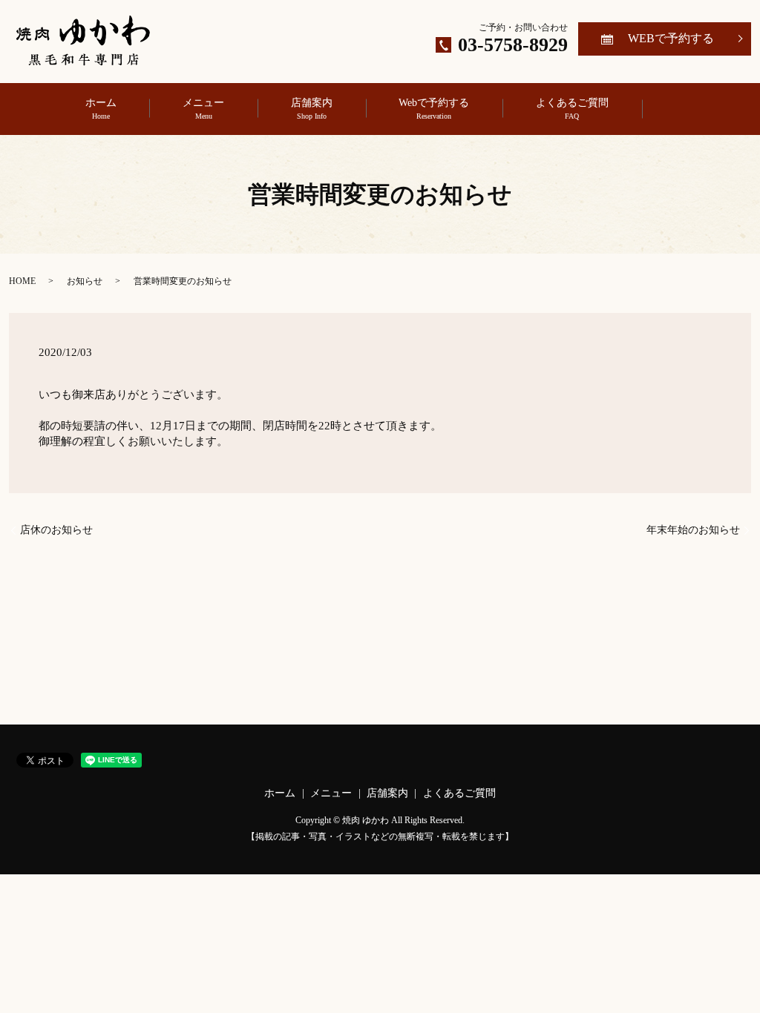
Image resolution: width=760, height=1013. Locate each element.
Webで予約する (434, 108)
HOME (22, 281)
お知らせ (84, 281)
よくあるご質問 (572, 108)
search (688, 108)
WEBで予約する (671, 38)
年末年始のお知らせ (693, 529)
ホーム (101, 108)
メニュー (203, 108)
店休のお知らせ (56, 529)
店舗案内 (311, 108)
